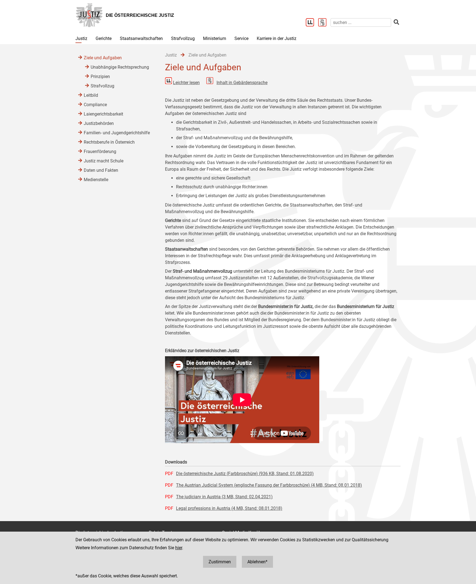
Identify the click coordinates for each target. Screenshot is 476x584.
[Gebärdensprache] (324, 23)
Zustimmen (220, 561)
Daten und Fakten (101, 170)
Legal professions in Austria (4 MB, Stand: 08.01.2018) (229, 508)
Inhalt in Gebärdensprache (242, 82)
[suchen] (396, 22)
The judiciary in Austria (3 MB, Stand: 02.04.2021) (224, 496)
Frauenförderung (100, 151)
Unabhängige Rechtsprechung (120, 67)
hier (178, 547)
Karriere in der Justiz (276, 38)
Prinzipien (100, 76)
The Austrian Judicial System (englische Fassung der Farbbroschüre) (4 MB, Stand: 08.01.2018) (269, 485)
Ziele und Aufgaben (103, 57)
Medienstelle (96, 179)
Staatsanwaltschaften (141, 38)
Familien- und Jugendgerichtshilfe (117, 132)
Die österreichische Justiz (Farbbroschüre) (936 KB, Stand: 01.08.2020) (245, 473)
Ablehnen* (257, 561)
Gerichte (104, 38)
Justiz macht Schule (103, 161)
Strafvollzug (183, 38)
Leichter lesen (186, 82)
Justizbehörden (99, 123)
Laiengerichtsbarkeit (103, 114)
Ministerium (214, 38)
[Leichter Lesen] (312, 23)
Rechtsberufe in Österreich (109, 142)
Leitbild (91, 95)
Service (241, 38)
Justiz (81, 38)
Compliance (95, 104)
